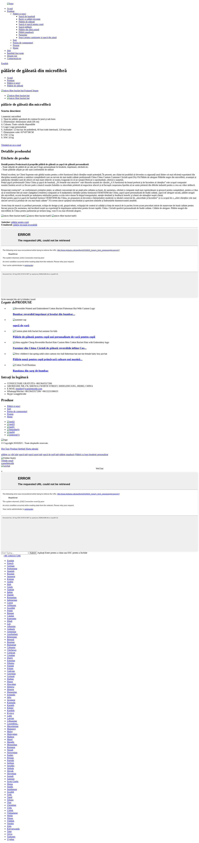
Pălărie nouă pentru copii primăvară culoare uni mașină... (47, 359)
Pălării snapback (26, 32)
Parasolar (23, 35)
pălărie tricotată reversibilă (25, 225)
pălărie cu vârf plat (9, 454)
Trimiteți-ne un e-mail (11, 145)
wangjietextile (7, 463)
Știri (9, 50)
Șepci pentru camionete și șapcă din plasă (38, 37)
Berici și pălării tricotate (29, 19)
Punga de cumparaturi (23, 42)
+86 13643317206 (12, 555)
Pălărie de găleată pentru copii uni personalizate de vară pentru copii (54, 336)
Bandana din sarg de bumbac (30, 370)
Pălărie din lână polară (29, 29)
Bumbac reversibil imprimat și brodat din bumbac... (44, 314)
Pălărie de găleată (27, 21)
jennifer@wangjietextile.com (29, 388)
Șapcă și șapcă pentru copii (31, 24)
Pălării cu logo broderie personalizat (91, 454)
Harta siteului (32, 449)
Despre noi (12, 56)
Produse (10, 11)
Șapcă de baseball (27, 16)
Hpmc (16, 48)
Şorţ (15, 40)
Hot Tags (5, 449)
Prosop (16, 45)
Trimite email (7, 460)
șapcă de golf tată (51, 454)
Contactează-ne (14, 58)
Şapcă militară (25, 27)
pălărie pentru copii (20, 222)
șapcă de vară (21, 325)
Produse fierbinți (17, 449)
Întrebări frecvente (15, 53)
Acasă (10, 8)
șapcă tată (23, 454)
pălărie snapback (67, 454)
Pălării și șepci (19, 14)
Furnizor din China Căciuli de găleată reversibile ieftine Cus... (50, 348)
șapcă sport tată (35, 454)
